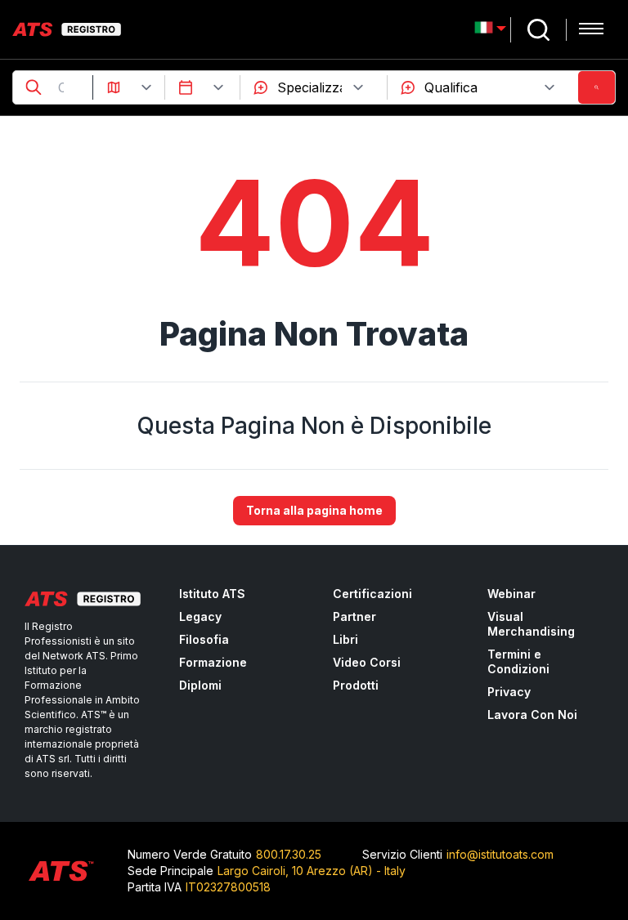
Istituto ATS (212, 594)
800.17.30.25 (288, 854)
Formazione (213, 662)
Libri (345, 639)
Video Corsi (367, 662)
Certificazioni (372, 594)
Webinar (511, 594)
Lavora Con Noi (532, 714)
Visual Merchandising (531, 624)
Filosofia (204, 639)
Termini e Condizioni (518, 661)
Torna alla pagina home (314, 510)
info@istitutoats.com (500, 854)
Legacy (200, 616)
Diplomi (200, 685)
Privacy (509, 692)
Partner (354, 616)
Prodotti (356, 685)
